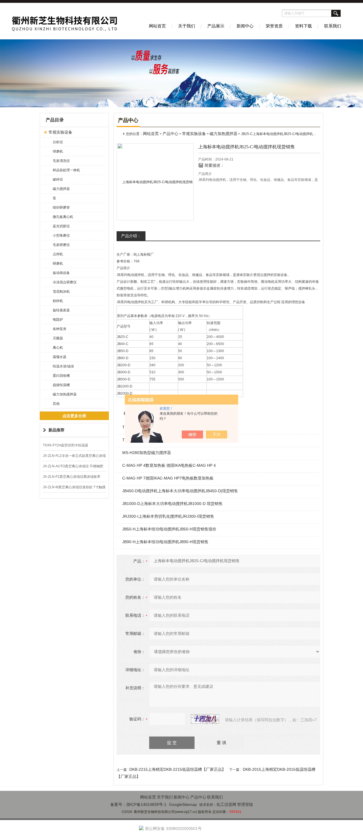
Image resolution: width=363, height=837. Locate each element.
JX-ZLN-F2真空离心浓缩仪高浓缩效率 (71, 477)
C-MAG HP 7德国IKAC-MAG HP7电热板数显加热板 (168, 478)
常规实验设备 (60, 132)
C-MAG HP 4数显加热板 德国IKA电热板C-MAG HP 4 (169, 465)
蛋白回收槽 (61, 376)
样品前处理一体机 (66, 170)
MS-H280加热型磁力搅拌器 (146, 452)
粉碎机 (58, 301)
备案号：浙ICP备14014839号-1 (138, 804)
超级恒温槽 (61, 385)
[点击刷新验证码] (205, 719)
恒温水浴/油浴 (63, 366)
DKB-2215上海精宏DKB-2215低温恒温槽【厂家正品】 (177, 769)
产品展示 (215, 25)
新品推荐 (56, 430)
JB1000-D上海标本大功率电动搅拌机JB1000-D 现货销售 (172, 503)
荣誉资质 (274, 25)
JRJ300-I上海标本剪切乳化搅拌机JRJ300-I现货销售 (168, 516)
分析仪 (58, 142)
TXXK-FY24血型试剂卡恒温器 (65, 445)
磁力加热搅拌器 (65, 394)
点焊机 (58, 254)
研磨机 (58, 264)
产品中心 (170, 133)
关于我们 (186, 25)
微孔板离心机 (63, 217)
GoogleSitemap (183, 804)
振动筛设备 (61, 273)
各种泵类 (59, 329)
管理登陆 (245, 804)
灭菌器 (58, 338)
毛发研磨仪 (61, 245)
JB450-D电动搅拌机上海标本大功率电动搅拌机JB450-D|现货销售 (180, 491)
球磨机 (58, 151)
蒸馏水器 (59, 357)
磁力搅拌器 (61, 189)
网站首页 (157, 25)
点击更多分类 (74, 416)
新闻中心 (245, 25)
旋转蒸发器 (61, 310)
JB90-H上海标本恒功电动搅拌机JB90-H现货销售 (165, 542)
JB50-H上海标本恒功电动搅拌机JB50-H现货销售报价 (169, 529)
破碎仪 (58, 179)
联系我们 (332, 25)
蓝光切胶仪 (61, 226)
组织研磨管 (61, 207)
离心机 (58, 348)
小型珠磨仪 (61, 235)
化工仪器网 (226, 804)
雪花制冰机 (61, 292)
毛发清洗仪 (61, 161)
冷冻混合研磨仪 (65, 282)
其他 (56, 404)
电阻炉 (58, 320)
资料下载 (303, 25)
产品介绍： (131, 236)
